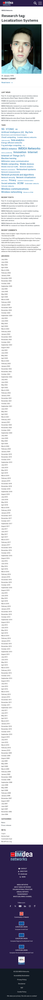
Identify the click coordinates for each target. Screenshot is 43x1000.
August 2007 (5, 801)
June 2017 (4, 531)
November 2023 (6, 339)
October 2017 (5, 521)
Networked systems (26, 169)
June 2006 (4, 814)
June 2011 (4, 713)
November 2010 (6, 729)
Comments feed (6, 839)
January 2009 (5, 774)
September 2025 (6, 286)
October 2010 (5, 731)
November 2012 (6, 673)
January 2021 (5, 422)
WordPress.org (6, 841)
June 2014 (4, 627)
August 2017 (5, 526)
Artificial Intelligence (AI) (12, 132)
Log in (3, 833)
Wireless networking (11, 192)
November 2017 (6, 518)
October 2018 (5, 489)
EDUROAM (23, 874)
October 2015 (5, 585)
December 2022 (6, 369)
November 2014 (6, 614)
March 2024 (5, 329)
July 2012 (4, 683)
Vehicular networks (7, 186)
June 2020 (4, 438)
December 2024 (6, 307)
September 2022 (6, 377)
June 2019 (4, 467)
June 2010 (4, 742)
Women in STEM (28, 192)
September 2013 (6, 651)
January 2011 (5, 723)
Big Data (29, 132)
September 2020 (6, 433)
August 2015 (5, 590)
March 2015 (5, 603)
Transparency (22, 894)
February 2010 (6, 747)
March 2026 (5, 270)
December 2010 (6, 726)
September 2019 (6, 462)
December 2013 (6, 643)
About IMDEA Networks (22, 887)
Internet (33, 152)
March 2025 (5, 299)
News (3, 822)
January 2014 (5, 641)
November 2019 (6, 457)
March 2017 (5, 539)
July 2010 (4, 739)
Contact (24, 868)
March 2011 (5, 721)
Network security (8, 178)
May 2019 (4, 470)
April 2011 (4, 718)
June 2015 (4, 595)
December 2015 (6, 579)
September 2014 (6, 619)
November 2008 (6, 777)
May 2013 (4, 662)
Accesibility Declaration (21, 975)
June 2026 (4, 262)
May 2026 (4, 265)
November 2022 (6, 371)
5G (2, 129)
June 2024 (4, 321)
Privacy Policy (21, 979)
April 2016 (4, 569)
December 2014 (6, 611)
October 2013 (5, 649)
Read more (7, 82)
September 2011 (6, 707)
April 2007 (4, 809)
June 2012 (4, 686)
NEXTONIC (4, 180)
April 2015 (4, 601)
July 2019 (4, 465)
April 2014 (4, 633)
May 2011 (4, 715)
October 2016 (5, 553)
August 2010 (5, 737)
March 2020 (5, 446)
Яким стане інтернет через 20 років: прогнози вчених (19, 233)
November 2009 (6, 753)
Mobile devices (27, 164)
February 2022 (6, 393)
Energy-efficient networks (11, 143)
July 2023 (4, 350)
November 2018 (6, 486)
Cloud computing (8, 137)
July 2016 (4, 561)
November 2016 (6, 550)
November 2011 (6, 702)
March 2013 (5, 667)
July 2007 (4, 803)
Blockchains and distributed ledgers (14, 135)
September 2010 (6, 734)
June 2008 (4, 785)
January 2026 (5, 275)
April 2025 (4, 297)
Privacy (12, 180)
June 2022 (4, 382)
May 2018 (4, 502)
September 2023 (6, 345)
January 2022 (5, 395)
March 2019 (5, 475)
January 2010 (5, 750)
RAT (22, 988)
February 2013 (6, 670)
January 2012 (5, 697)
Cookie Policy (21, 992)
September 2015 (6, 587)
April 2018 (4, 505)
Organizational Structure (22, 889)
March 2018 (5, 507)
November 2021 (6, 401)
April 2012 (4, 689)
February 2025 (6, 302)
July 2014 (4, 625)
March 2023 (5, 361)
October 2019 (5, 459)
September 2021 (6, 406)
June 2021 (4, 409)
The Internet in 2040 (7, 236)
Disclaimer (21, 983)
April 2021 (4, 414)
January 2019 (5, 481)
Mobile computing (9, 164)
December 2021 (6, 398)
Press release (6, 825)
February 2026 (6, 273)
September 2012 (6, 678)
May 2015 (4, 598)
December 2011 (6, 699)
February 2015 (6, 606)
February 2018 (6, 510)
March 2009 (5, 769)
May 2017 (4, 534)
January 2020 (5, 451)
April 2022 (4, 387)
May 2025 (4, 294)
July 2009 (4, 761)
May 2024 (4, 323)
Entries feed (5, 836)
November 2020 (6, 427)
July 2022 (4, 379)
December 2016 (6, 547)
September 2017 (6, 523)
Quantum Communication (26, 180)
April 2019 (4, 473)
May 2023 (4, 355)
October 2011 (5, 705)
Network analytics (26, 167)
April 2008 (4, 790)
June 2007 (4, 806)
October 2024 (5, 313)
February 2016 (6, 574)
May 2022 (4, 385)
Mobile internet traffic (9, 167)
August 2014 (5, 622)
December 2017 (6, 515)
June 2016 (4, 563)
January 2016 (5, 577)
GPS (24, 145)
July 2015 (4, 593)
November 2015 (6, 582)
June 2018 (4, 499)
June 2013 (4, 659)
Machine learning (8, 158)
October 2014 (5, 617)
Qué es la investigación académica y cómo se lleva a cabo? (20, 245)
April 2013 (4, 665)
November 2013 (6, 646)
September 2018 (6, 491)
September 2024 (6, 315)
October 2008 (5, 779)
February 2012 (6, 694)
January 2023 (5, 366)
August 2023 (5, 347)
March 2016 (5, 571)
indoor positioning (6, 152)
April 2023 (4, 358)
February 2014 (6, 638)
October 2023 (5, 342)
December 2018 (6, 483)
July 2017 (4, 529)
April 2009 (4, 766)
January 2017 (5, 545)
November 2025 (6, 281)
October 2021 (5, 403)
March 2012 (5, 691)
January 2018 (5, 513)
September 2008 (6, 782)
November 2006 (6, 811)
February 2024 (6, 331)
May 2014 (4, 630)
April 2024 (4, 326)
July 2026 (4, 259)
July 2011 (4, 710)
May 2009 (4, 763)
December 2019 (6, 454)
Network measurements (10, 172)
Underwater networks (32, 183)
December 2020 (6, 425)
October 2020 (5, 430)
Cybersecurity (5, 140)
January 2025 (5, 305)
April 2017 (4, 537)
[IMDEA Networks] (8, 3)
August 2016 (5, 558)
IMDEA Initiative (9, 149)
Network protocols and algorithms (17, 175)
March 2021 (5, 417)
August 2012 (5, 681)
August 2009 (5, 758)
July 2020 (4, 435)
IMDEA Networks (29, 148)
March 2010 (5, 745)
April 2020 (4, 443)
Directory (23, 871)
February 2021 (6, 419)
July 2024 (4, 318)
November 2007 (6, 798)
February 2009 (6, 771)
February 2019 (6, 478)
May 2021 (4, 411)
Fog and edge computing (11, 145)
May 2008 (4, 787)
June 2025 (4, 291)
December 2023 (6, 337)
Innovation (19, 152)
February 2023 (6, 363)
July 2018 (4, 497)
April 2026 (4, 267)
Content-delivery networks (27, 137)
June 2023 (4, 353)
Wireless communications (15, 189)
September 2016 (6, 555)
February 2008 (6, 793)
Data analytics (17, 140)
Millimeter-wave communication (15, 161)
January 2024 (5, 334)
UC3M (20, 183)
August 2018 (5, 494)
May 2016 (4, 566)
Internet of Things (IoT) (13, 155)
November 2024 (6, 310)
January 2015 (5, 609)
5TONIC (10, 129)
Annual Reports (22, 892)
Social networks (8, 183)
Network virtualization (26, 177)
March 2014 (5, 635)
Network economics (8, 169)
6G (16, 129)
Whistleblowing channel (22, 896)
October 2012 (5, 675)
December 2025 (6, 278)
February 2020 (6, 449)
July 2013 (4, 657)
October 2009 (5, 755)
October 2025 (5, 283)
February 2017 (6, 542)
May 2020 (4, 441)
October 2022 (5, 374)
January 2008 (5, 795)
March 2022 (5, 390)
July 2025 (4, 289)
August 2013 (5, 654)
